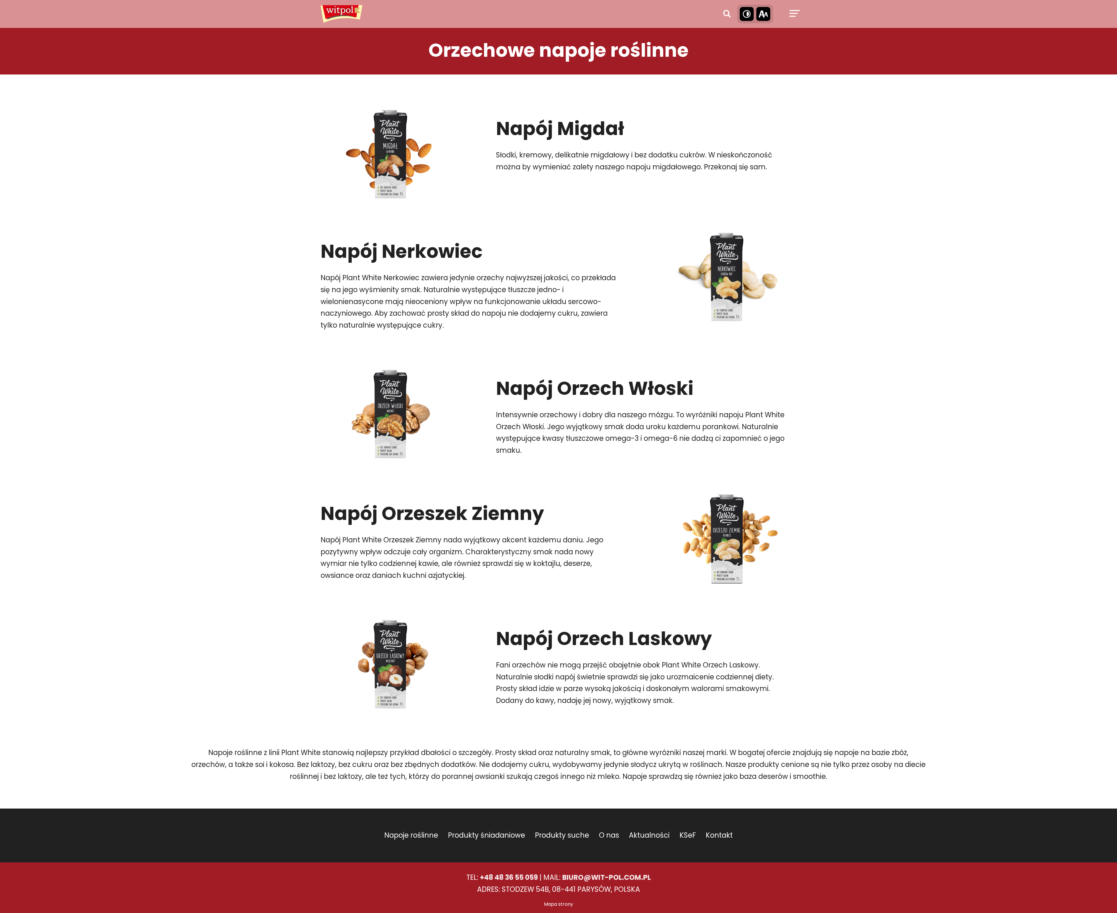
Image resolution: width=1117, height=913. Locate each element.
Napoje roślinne (411, 835)
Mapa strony (558, 904)
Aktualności (649, 835)
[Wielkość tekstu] (763, 14)
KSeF (688, 835)
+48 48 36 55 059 (509, 877)
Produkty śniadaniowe (486, 835)
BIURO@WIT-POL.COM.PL (606, 877)
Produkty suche (562, 835)
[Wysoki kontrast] (747, 14)
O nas (609, 835)
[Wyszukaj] (726, 14)
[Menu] (793, 14)
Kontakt (719, 835)
